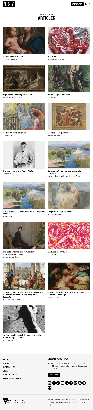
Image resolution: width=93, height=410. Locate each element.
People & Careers (10, 375)
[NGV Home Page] (9, 4)
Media (5, 371)
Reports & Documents (12, 379)
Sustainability (9, 367)
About (5, 360)
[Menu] (89, 4)
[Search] (86, 4)
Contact (6, 363)
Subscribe (53, 375)
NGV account (52, 369)
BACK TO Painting (46, 14)
